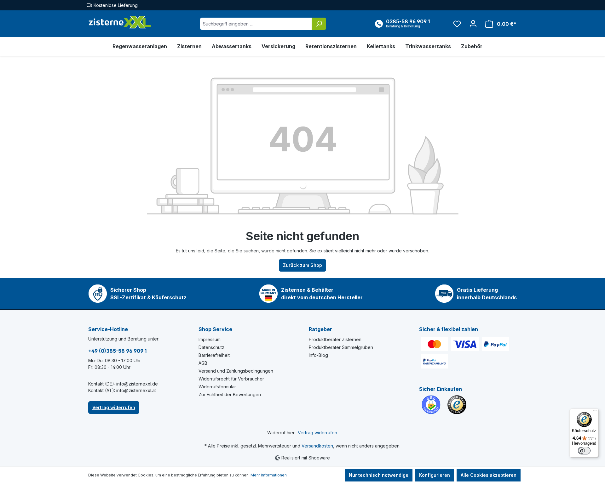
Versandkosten (317, 445)
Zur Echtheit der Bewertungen (230, 394)
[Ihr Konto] (473, 24)
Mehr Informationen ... (271, 475)
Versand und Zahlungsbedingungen (236, 371)
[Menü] (595, 412)
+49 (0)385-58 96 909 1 (117, 351)
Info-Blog (318, 355)
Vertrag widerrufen (113, 407)
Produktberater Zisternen (335, 339)
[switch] (584, 450)
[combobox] (256, 24)
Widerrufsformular (217, 386)
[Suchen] (319, 24)
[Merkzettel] (457, 24)
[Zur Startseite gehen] (119, 22)
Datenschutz (211, 347)
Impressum (210, 339)
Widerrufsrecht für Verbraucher (231, 378)
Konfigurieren (434, 475)
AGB (203, 363)
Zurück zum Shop (302, 265)
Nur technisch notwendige (378, 475)
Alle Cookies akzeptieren (488, 475)
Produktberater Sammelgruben (341, 347)
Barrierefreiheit (214, 355)
